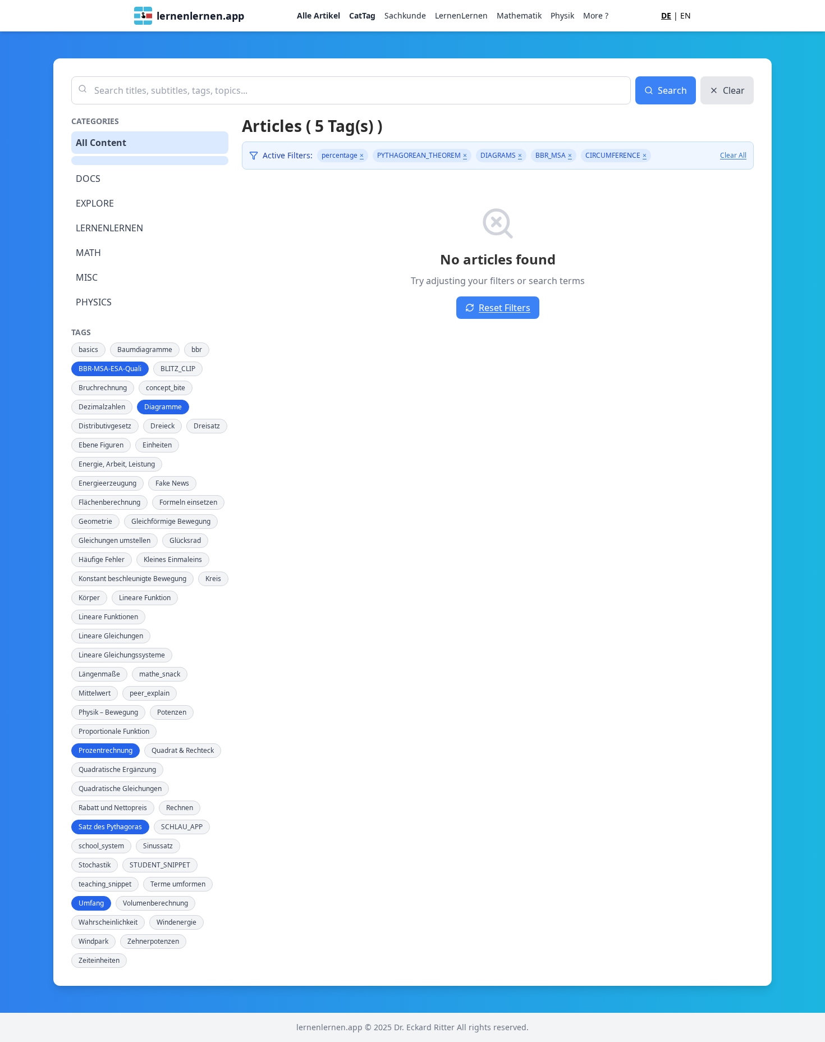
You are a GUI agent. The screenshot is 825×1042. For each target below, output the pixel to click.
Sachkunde (405, 15)
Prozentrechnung (105, 750)
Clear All (733, 155)
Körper (89, 597)
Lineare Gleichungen (111, 636)
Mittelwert (95, 693)
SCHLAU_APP (182, 826)
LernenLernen (461, 15)
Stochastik (95, 865)
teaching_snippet (105, 884)
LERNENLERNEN (109, 228)
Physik (562, 15)
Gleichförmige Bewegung (170, 521)
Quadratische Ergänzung (117, 769)
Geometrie (95, 521)
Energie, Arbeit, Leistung (117, 464)
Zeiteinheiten (99, 960)
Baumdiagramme (144, 349)
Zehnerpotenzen (153, 941)
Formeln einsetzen (188, 502)
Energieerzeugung (107, 483)
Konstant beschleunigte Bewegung (132, 578)
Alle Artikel (318, 15)
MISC (87, 277)
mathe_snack (159, 674)
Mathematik (519, 15)
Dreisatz (207, 426)
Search (672, 90)
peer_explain (149, 693)
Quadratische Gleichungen (120, 788)
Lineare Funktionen (108, 616)
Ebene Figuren (101, 445)
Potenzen (171, 712)
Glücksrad (185, 540)
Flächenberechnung (109, 502)
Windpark (93, 941)
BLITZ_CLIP (178, 368)
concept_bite (165, 387)
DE (666, 15)
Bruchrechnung (103, 387)
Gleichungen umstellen (114, 540)
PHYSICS (94, 302)
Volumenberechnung (155, 903)
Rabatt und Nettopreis (113, 807)
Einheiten (157, 445)
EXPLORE (95, 203)
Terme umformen (177, 884)
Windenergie (176, 922)
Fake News (172, 483)
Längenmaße (99, 674)
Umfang (91, 903)
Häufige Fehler (102, 559)
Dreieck (162, 426)
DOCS (88, 178)
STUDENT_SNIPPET (160, 865)
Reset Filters (504, 307)
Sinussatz (158, 846)
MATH (88, 252)
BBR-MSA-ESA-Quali (110, 368)
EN (685, 15)
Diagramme (163, 407)
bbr (196, 349)
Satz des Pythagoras (110, 826)
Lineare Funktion (145, 597)
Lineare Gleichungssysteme (122, 655)
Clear (734, 90)
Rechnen (179, 807)
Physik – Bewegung (108, 712)
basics (88, 349)
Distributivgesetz (105, 426)
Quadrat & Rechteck (183, 750)
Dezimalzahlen (102, 407)
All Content (101, 142)
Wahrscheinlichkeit (108, 922)
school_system (101, 846)
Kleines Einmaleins (173, 559)
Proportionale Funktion (114, 731)
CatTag (362, 15)
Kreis (213, 578)
